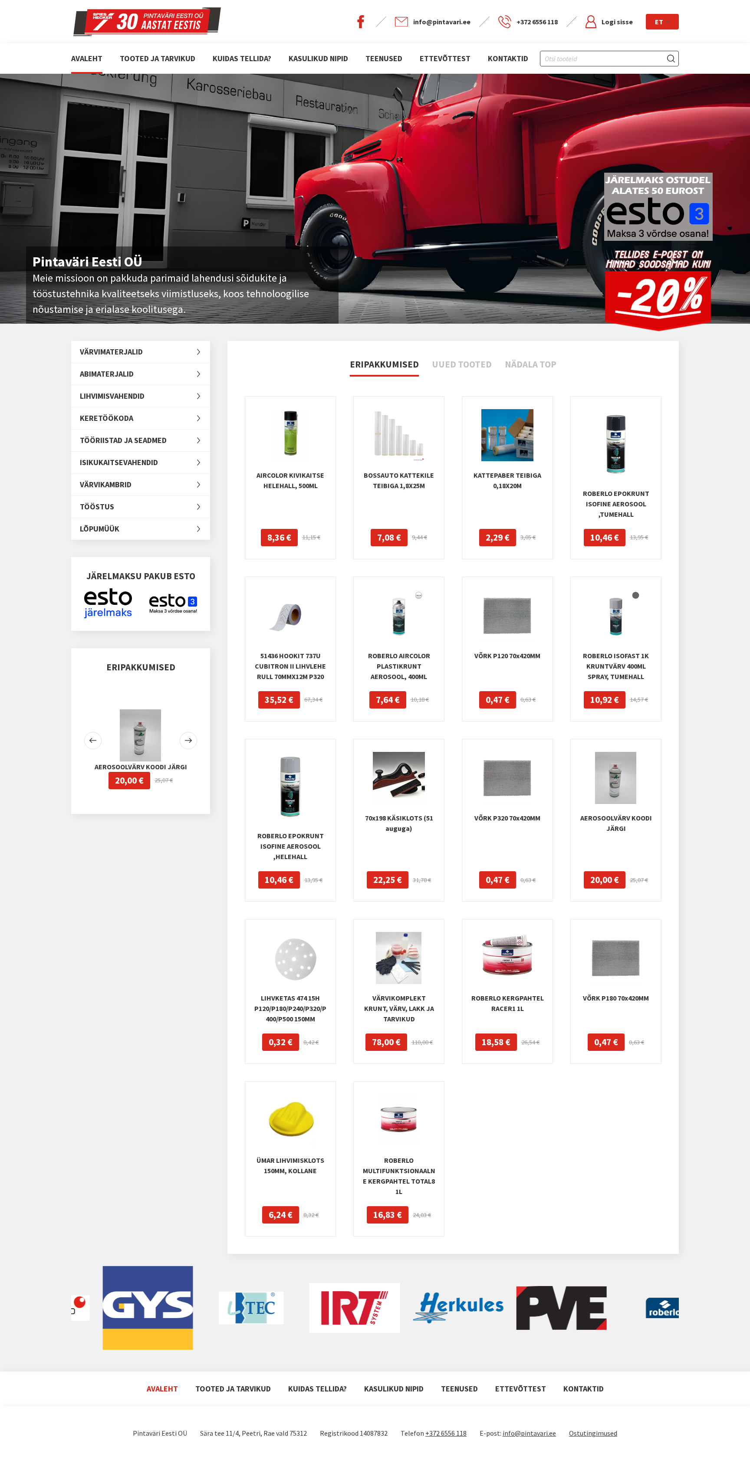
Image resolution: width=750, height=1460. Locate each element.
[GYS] (103, 1308)
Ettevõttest (445, 58)
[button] (93, 740)
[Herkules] (413, 1308)
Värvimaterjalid (111, 352)
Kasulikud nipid (318, 58)
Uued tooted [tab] (462, 364)
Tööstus (97, 507)
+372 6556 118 (446, 1433)
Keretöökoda (106, 418)
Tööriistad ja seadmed (123, 440)
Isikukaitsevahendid (119, 462)
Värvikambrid (106, 484)
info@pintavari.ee (529, 1433)
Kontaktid (508, 58)
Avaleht (86, 58)
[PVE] (517, 1308)
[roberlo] (620, 1308)
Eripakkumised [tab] (384, 364)
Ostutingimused (593, 1433)
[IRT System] (310, 1308)
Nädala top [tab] (530, 364)
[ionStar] (206, 1308)
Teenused (383, 58)
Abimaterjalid (107, 374)
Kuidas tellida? (242, 58)
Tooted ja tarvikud (157, 58)
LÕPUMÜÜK (99, 529)
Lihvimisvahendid (112, 396)
